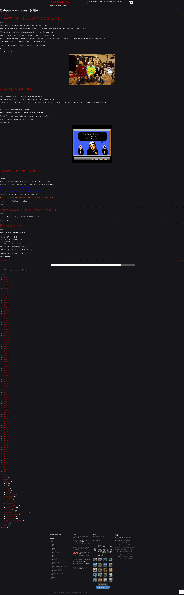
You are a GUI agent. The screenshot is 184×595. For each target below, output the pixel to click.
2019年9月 (5, 414)
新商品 (6, 525)
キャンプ (126, 551)
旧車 (119, 553)
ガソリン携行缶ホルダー (78, 563)
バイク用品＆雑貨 (10, 516)
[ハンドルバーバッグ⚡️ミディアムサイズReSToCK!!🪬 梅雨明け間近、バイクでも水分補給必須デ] (105, 575)
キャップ (130, 551)
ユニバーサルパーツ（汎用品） (14, 520)
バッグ (131, 547)
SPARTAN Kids (7, 283)
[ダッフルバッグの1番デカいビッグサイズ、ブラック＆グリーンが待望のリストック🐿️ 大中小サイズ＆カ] (100, 570)
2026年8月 (6, 295)
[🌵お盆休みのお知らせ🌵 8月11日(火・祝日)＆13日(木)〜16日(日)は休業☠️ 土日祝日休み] (105, 565)
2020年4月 (6, 407)
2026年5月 (6, 300)
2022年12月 (6, 361)
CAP (7, 485)
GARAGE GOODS (8, 496)
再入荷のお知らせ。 (12, 225)
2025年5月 (6, 320)
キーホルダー (9, 500)
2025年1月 (5, 328)
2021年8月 (5, 381)
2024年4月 (6, 337)
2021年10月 (6, 379)
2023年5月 (6, 353)
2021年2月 (5, 392)
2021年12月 (6, 376)
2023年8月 (6, 348)
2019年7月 (5, 418)
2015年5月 (5, 469)
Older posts (181, 14)
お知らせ (119, 1)
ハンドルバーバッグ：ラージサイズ (81, 536)
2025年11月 (6, 311)
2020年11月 (6, 398)
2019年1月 (5, 422)
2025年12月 (6, 309)
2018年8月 (5, 427)
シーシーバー (117, 554)
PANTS (7, 489)
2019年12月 (6, 412)
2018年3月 (5, 433)
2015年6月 (5, 468)
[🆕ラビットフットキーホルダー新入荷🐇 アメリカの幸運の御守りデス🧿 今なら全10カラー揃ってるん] (111, 570)
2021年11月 (6, 377)
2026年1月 (5, 307)
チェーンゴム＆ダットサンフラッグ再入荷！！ (28, 209)
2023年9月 (6, 346)
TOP (88, 1)
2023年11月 (6, 342)
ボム (120, 558)
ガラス (118, 558)
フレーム (122, 551)
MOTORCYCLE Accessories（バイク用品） (15, 513)
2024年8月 (6, 333)
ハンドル (121, 549)
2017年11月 (6, 438)
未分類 (4, 527)
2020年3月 (6, 409)
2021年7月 (5, 383)
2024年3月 (6, 339)
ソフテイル (128, 554)
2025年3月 (6, 324)
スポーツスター (121, 546)
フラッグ (129, 542)
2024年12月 (6, 330)
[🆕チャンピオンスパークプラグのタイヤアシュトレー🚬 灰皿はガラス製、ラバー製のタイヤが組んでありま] (105, 570)
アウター (121, 553)
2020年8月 (6, 399)
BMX (132, 549)
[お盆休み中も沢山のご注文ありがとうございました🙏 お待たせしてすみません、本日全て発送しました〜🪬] (100, 559)
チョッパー (119, 538)
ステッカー (8, 503)
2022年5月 (6, 370)
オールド (131, 556)
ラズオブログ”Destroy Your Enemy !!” (101, 536)
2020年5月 (6, 405)
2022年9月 (6, 364)
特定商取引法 (111, 1)
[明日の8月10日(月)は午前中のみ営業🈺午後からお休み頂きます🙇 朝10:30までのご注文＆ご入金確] (95, 565)
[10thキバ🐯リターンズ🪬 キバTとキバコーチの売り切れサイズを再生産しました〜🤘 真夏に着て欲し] (95, 575)
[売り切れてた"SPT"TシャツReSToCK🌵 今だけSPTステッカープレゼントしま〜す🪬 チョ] (100, 575)
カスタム (127, 538)
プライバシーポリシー (8, 286)
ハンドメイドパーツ (11, 518)
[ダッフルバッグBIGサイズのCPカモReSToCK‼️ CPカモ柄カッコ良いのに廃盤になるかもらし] (105, 580)
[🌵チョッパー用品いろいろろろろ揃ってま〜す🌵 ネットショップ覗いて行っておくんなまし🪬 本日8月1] (105, 559)
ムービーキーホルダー (13, 501)
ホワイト (124, 556)
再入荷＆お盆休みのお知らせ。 (19, 89)
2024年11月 (6, 331)
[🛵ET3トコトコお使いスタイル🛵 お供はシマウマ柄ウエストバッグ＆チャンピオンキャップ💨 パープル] (95, 580)
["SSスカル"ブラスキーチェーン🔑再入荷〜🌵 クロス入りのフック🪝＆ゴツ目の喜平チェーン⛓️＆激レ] (100, 580)
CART (4, 277)
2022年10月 (6, 363)
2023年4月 (6, 355)
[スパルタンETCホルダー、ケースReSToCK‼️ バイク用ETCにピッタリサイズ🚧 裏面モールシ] (111, 565)
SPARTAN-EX (60, 2)
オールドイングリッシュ (125, 558)
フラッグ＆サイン (10, 511)
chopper (117, 547)
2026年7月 (6, 296)
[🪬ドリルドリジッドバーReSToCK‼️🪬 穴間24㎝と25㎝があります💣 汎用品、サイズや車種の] (111, 580)
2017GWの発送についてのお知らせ (21, 171)
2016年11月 (6, 453)
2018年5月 (5, 429)
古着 (127, 544)
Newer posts (3, 14)
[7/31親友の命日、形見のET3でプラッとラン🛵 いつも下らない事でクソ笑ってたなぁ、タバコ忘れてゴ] (100, 565)
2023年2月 (6, 359)
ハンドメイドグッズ (11, 507)
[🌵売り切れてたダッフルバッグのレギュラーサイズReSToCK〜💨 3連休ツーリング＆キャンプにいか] (111, 575)
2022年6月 (6, 368)
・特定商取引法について (56, 534)
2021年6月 (5, 385)
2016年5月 (5, 458)
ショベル (128, 549)
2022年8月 (6, 366)
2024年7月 (6, 335)
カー (120, 544)
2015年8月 (5, 466)
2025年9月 (6, 315)
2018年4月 (5, 431)
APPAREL (6, 481)
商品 (4, 479)
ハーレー (121, 540)
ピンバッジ (8, 509)
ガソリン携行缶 (76, 561)
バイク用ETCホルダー (78, 559)
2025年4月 (6, 322)
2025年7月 (6, 318)
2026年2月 (6, 306)
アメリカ (124, 544)
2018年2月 (5, 434)
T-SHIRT (8, 490)
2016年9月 (5, 455)
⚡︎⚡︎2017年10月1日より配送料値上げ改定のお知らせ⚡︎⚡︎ (33, 18)
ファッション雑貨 (10, 494)
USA (116, 546)
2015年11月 (6, 464)
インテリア (8, 498)
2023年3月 (6, 357)
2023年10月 (6, 344)
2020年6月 (6, 403)
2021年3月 (5, 390)
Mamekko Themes (87, 592)
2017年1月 (5, 449)
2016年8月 (5, 456)
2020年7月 (6, 401)
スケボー (125, 553)
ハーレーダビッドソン (124, 547)
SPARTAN (127, 540)
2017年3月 (5, 447)
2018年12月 (6, 423)
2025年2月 (6, 326)
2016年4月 (5, 460)
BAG (7, 483)
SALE (5, 522)
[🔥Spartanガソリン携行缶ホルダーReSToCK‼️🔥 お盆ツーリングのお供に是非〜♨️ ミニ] (95, 570)
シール (124, 549)
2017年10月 (6, 440)
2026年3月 (6, 304)
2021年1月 (5, 394)
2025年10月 (6, 313)
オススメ (6, 524)
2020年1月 (5, 410)
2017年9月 (5, 442)
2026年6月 (6, 298)
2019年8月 (5, 416)
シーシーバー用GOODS (12, 514)
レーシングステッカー (13, 505)
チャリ (130, 544)
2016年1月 (5, 462)
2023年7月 (6, 350)
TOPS (7, 492)
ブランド (127, 556)
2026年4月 (6, 302)
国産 (128, 553)
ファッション (122, 554)
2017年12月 (6, 436)
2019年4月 (5, 420)
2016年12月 (6, 451)
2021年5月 (5, 387)
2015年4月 (5, 471)
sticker (131, 558)
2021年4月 (5, 388)
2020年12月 (6, 396)
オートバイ (132, 553)
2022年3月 (6, 374)
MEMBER (94, 1)
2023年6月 (6, 352)
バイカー (123, 542)
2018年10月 (6, 425)
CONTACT (102, 1)
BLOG (88, 3)
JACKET (8, 487)
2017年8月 (5, 444)
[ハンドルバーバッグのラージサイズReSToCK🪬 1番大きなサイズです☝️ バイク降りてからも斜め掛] (95, 559)
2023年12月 (6, 341)
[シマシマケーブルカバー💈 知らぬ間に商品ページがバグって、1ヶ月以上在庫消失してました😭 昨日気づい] (111, 559)
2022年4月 (6, 372)
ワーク (118, 551)
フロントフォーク (119, 556)
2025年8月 (6, 317)
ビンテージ (128, 546)
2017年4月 (5, 445)
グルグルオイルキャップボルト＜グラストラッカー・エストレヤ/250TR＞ (81, 549)
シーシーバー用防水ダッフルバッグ (81, 555)
